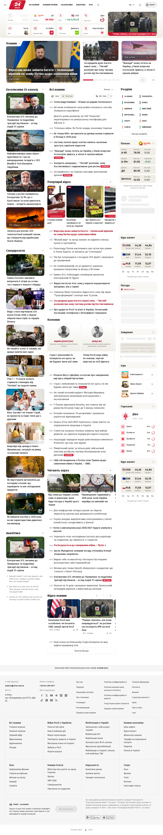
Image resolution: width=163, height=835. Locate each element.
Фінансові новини (133, 735)
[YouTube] (51, 695)
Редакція (80, 687)
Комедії (13, 781)
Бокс (126, 769)
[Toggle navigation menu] (5, 5)
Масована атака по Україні (60, 743)
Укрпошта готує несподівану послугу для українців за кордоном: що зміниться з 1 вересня (82, 538)
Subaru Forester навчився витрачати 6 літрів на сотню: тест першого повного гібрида (23, 281)
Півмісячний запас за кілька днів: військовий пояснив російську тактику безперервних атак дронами (80, 451)
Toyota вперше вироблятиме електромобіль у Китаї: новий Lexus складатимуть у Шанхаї (82, 521)
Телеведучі (80, 702)
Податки (128, 746)
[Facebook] (42, 695)
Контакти (136, 687)
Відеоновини (15, 739)
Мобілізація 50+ (93, 734)
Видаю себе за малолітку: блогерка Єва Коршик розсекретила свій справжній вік (80, 561)
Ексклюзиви (67, 5)
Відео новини (57, 595)
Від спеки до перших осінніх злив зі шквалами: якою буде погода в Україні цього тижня (63, 499)
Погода (12, 747)
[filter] (111, 96)
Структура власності (140, 697)
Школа (50, 776)
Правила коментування (114, 709)
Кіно (11, 765)
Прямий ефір (15, 735)
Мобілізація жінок (94, 738)
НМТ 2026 (52, 780)
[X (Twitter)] (46, 695)
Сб (143, 272)
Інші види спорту (132, 785)
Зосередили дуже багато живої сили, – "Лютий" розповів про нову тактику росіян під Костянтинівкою (98, 68)
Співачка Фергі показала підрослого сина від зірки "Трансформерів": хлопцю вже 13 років (82, 294)
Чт (133, 272)
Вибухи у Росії (54, 747)
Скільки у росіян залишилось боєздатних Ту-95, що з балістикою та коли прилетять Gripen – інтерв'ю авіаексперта (24, 199)
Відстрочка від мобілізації (98, 746)
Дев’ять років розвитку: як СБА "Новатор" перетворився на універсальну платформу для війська (80, 119)
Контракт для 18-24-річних (99, 742)
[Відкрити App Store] (108, 817)
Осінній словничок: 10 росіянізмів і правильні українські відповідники (79, 415)
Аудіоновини (15, 743)
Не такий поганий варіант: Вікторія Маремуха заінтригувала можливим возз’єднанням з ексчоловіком (79, 396)
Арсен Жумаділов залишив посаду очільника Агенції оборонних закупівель (82, 552)
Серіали (13, 785)
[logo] (17, 4)
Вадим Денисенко (63, 341)
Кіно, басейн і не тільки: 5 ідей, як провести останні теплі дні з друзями (24, 416)
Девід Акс (97, 341)
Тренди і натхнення (95, 777)
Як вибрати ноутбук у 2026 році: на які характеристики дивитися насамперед (24, 520)
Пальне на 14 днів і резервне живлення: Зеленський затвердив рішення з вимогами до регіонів (83, 587)
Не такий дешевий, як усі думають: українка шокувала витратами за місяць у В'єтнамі (78, 268)
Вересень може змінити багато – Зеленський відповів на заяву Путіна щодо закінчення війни (43, 72)
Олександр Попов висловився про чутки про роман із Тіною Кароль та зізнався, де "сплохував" (82, 250)
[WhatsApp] (46, 700)
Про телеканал (82, 697)
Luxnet (90, 830)
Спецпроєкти (15, 250)
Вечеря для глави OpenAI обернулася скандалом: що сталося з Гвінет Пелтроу (83, 570)
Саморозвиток (54, 784)
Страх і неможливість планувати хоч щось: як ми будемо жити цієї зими (64, 358)
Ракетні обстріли (55, 727)
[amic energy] (145, 143)
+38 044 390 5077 (47, 686)
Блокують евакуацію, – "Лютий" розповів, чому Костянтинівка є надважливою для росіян (81, 165)
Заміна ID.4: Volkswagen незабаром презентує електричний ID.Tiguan (79, 276)
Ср (128, 272)
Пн (152, 272)
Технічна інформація (140, 682)
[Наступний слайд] (154, 24)
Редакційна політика (84, 692)
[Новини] (19, 43)
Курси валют (130, 731)
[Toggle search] (98, 5)
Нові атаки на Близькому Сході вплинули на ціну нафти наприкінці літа (81, 644)
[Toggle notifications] (140, 5)
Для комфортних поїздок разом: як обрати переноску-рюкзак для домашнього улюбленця (80, 512)
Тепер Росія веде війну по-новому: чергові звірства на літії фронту (96, 358)
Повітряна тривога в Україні (61, 739)
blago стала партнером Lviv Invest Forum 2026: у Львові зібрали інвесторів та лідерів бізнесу (23, 316)
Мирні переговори (56, 735)
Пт (138, 272)
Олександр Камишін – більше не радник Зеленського (83, 102)
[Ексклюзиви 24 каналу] (42, 89)
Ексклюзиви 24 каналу (22, 89)
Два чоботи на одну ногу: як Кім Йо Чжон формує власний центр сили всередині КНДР (23, 589)
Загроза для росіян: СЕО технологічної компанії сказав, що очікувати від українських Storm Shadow (24, 236)
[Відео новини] (96, 595)
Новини (11, 43)
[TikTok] (42, 700)
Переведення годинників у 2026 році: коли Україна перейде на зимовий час (96, 498)
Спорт (127, 765)
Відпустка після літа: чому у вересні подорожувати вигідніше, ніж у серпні (82, 285)
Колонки (53, 319)
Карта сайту (137, 708)
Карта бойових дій (56, 731)
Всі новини (34, 5)
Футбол (127, 773)
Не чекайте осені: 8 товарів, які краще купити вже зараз (24, 350)
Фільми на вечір (17, 777)
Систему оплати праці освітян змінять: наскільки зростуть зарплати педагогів (80, 144)
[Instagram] (61, 695)
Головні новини (17, 727)
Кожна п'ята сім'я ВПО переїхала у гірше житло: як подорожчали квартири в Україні (82, 424)
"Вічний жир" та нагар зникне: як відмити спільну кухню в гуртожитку (81, 241)
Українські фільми (18, 773)
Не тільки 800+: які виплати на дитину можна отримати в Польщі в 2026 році (83, 135)
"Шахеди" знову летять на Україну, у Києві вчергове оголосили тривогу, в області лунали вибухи (139, 68)
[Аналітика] (42, 533)
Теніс (126, 777)
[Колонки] (96, 319)
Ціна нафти (129, 727)
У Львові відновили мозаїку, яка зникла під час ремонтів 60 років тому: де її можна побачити (80, 406)
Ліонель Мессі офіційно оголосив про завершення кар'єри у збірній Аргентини (81, 377)
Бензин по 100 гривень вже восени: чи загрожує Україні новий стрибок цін (25, 598)
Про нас (79, 682)
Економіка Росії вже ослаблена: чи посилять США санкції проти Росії (61, 623)
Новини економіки (133, 722)
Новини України (50, 5)
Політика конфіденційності (115, 682)
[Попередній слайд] (111, 24)
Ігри (91, 5)
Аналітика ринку (94, 769)
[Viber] (66, 695)
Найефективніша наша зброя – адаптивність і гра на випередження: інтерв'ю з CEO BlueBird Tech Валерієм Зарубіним (24, 160)
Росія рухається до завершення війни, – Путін (79, 545)
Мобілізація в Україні (97, 722)
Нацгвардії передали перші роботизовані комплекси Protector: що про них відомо (83, 441)
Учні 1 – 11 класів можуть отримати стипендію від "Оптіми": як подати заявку (22, 382)
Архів (134, 702)
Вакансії (135, 692)
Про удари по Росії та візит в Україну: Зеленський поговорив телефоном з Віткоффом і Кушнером (80, 311)
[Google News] (51, 700)
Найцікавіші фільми (19, 769)
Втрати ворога (54, 751)
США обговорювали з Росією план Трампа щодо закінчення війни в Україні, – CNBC (80, 462)
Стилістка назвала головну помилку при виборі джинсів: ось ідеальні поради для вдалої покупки (81, 432)
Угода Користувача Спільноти (116, 703)
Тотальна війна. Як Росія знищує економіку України (83, 128)
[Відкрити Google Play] (93, 817)
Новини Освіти (55, 765)
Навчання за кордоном (58, 789)
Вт (123, 272)
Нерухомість (92, 765)
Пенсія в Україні (132, 750)
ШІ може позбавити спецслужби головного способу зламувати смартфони (83, 109)
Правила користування (86, 713)
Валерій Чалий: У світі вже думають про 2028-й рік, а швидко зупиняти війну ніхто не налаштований (26, 579)
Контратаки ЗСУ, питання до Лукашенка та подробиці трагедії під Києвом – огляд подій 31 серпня (22, 121)
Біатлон (127, 781)
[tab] (88, 79)
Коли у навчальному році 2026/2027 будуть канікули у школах (82, 529)
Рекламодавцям (83, 708)
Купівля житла (93, 773)
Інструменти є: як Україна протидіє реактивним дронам (80, 173)
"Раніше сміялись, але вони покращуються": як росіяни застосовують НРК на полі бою (96, 625)
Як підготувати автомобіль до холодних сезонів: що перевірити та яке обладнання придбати (23, 484)
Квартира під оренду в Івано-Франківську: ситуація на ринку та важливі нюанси (24, 449)
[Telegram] (56, 695)
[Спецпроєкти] (42, 250)
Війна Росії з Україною (59, 722)
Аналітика (80, 5)
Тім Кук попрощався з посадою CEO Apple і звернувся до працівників (83, 259)
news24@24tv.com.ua (14, 686)
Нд (147, 272)
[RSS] (56, 700)
